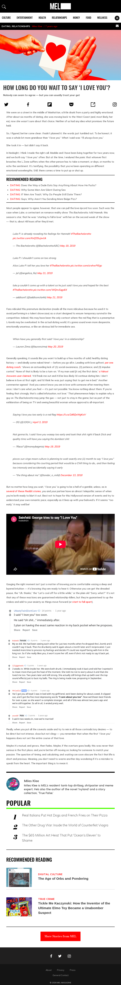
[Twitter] (6, 104)
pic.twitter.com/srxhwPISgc (86, 265)
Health (42, 18)
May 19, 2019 (67, 245)
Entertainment (25, 18)
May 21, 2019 (44, 273)
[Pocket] (71, 104)
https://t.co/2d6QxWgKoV (71, 414)
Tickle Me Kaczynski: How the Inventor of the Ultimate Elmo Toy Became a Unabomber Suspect (74, 907)
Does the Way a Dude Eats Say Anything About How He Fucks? (53, 185)
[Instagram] (115, 104)
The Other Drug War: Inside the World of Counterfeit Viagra (65, 825)
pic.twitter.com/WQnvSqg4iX (50, 289)
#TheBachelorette (81, 233)
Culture (6, 18)
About (49, 970)
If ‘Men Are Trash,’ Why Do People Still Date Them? (46, 194)
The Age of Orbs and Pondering (63, 878)
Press (72, 970)
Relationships (59, 18)
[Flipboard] (49, 104)
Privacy (60, 970)
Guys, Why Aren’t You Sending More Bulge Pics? (43, 198)
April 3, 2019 (40, 422)
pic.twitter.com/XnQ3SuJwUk (29, 238)
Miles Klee (37, 26)
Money (76, 18)
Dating (6, 26)
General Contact (61, 975)
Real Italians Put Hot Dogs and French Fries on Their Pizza (64, 815)
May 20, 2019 (55, 346)
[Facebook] (28, 104)
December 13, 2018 (71, 475)
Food (88, 18)
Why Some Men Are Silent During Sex (38, 189)
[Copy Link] (93, 104)
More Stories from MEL (60, 936)
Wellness (102, 18)
